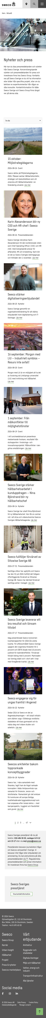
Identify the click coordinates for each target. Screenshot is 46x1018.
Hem (3, 13)
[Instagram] (11, 993)
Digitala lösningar (31, 958)
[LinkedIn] (18, 993)
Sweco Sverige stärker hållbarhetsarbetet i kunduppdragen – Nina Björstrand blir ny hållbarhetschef (21, 493)
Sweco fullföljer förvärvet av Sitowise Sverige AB (24, 558)
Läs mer (27, 185)
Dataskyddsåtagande (9, 1005)
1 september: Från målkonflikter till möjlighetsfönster (18, 422)
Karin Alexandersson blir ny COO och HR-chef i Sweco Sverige (24, 225)
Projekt (5, 959)
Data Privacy (21, 1002)
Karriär (5, 945)
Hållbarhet (6, 955)
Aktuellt (9, 13)
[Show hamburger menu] (42, 4)
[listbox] (23, 121)
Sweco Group (33, 865)
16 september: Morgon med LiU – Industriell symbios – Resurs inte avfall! (24, 358)
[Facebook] (4, 993)
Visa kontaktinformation (21, 894)
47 (27, 822)
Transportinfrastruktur (33, 975)
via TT (25, 859)
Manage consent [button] (25, 1005)
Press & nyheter (9, 964)
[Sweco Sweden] (8, 4)
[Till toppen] (39, 1011)
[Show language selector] (26, 4)
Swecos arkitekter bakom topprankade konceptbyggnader (23, 768)
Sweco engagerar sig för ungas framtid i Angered (22, 700)
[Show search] (34, 4)
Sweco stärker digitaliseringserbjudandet (24, 296)
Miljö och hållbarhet (31, 962)
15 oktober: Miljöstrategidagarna (20, 160)
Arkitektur (27, 945)
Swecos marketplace (11, 969)
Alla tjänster (28, 980)
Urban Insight (8, 950)
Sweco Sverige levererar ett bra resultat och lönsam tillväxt (24, 623)
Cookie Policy (33, 1002)
